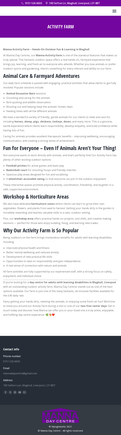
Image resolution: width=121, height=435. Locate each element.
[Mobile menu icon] (114, 11)
